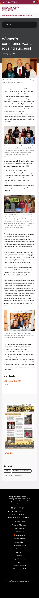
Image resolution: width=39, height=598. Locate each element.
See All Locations (17, 514)
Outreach (8, 475)
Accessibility (19, 542)
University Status (19, 522)
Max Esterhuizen (12, 381)
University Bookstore (19, 565)
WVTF (20, 562)
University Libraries (20, 539)
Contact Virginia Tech (19, 517)
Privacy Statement (19, 528)
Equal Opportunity (19, 559)
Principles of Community (19, 525)
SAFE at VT (19, 552)
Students (18, 475)
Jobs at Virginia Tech (19, 569)
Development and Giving (21, 471)
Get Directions (16, 511)
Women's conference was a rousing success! (17, 15)
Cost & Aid (19, 549)
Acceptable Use (19, 532)
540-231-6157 (8, 385)
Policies (19, 555)
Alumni (7, 471)
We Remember (20, 535)
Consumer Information (19, 545)
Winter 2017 (9, 453)
